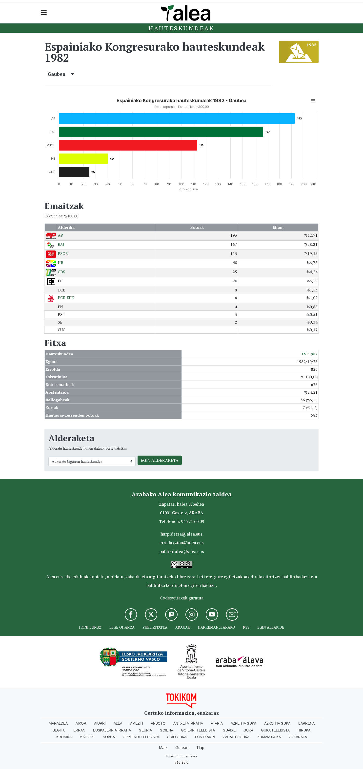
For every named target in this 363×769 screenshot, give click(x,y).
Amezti (136, 723)
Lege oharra (122, 627)
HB (60, 262)
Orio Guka (176, 737)
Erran (79, 730)
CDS (61, 271)
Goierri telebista (198, 730)
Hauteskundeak (181, 28)
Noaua (109, 737)
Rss (246, 627)
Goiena (166, 730)
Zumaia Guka (269, 737)
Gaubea (59, 74)
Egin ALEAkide (270, 627)
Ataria (217, 723)
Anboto (158, 723)
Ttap (200, 748)
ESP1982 (310, 354)
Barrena (306, 723)
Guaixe (229, 730)
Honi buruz (90, 627)
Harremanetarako (216, 627)
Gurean (181, 748)
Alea (118, 723)
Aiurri (100, 723)
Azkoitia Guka (277, 723)
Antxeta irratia (188, 723)
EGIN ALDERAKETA (160, 460)
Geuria (145, 730)
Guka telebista (275, 730)
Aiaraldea (58, 723)
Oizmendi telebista (141, 737)
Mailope (87, 737)
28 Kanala (298, 737)
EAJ (61, 244)
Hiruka (304, 730)
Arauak (182, 627)
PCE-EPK (66, 297)
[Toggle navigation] (44, 12)
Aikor (81, 723)
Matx (163, 748)
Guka (248, 730)
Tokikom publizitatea (181, 756)
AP (60, 235)
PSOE (63, 253)
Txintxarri (204, 737)
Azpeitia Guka (243, 723)
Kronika (64, 737)
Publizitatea (154, 627)
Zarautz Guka (236, 737)
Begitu (59, 730)
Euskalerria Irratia (112, 730)
